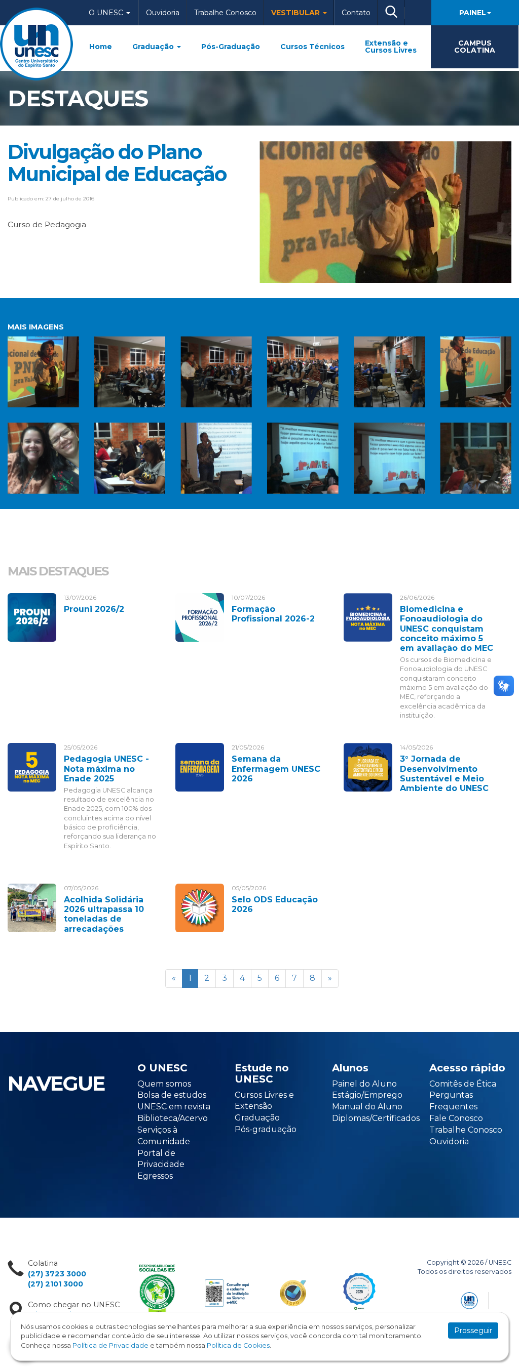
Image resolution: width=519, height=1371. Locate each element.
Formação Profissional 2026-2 (273, 614)
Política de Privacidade (110, 1345)
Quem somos (164, 1084)
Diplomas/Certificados (376, 1118)
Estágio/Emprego (367, 1095)
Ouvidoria (162, 12)
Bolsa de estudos (171, 1095)
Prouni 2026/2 (94, 609)
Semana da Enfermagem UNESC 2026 (276, 768)
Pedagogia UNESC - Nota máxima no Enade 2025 (106, 768)
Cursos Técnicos (312, 46)
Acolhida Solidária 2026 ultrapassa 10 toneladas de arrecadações (104, 914)
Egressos (155, 1176)
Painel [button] (472, 12)
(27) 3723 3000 (57, 1273)
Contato (356, 12)
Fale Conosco (456, 1118)
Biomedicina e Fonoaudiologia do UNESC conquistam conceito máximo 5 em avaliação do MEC (446, 628)
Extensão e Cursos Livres (391, 46)
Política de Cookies (238, 1345)
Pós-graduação (265, 1129)
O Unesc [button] (107, 12)
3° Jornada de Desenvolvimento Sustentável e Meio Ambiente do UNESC (444, 773)
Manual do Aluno (367, 1106)
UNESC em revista (173, 1106)
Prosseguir (473, 1330)
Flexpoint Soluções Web (505, 1299)
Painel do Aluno (364, 1084)
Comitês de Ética (462, 1084)
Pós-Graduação (230, 46)
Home (100, 46)
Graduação (154, 46)
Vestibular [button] (296, 12)
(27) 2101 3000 (55, 1284)
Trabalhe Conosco (225, 12)
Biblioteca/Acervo (172, 1118)
